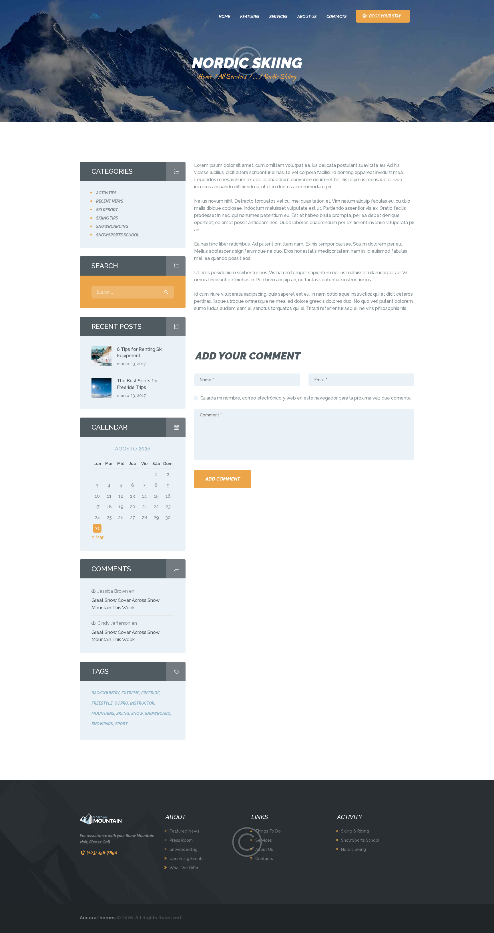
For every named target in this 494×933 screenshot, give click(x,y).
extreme (130, 693)
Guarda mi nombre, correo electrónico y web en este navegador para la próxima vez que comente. (306, 398)
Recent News (109, 201)
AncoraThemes (98, 917)
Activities (106, 193)
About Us (264, 849)
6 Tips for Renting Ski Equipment (139, 352)
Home (205, 76)
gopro (121, 703)
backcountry (105, 693)
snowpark (102, 724)
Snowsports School (117, 235)
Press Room (181, 840)
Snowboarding (112, 226)
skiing (122, 713)
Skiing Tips (107, 218)
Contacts (264, 858)
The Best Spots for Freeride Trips (137, 384)
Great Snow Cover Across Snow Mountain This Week (125, 604)
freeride (150, 693)
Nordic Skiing (353, 849)
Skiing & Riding (355, 831)
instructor (142, 703)
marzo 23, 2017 (131, 363)
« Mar (97, 537)
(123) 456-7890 (102, 852)
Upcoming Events (187, 858)
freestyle (102, 703)
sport (121, 724)
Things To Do (268, 831)
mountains (102, 713)
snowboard (157, 713)
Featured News (184, 831)
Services (263, 840)
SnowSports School (360, 840)
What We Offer (184, 867)
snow (137, 713)
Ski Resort (107, 209)
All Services (232, 76)
